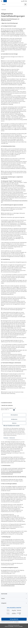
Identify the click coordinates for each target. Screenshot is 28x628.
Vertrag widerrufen (14, 619)
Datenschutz (12, 437)
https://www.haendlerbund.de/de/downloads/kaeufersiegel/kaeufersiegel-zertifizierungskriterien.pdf (12, 472)
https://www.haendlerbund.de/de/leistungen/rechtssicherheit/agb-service (13, 585)
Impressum (5, 437)
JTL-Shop (21, 626)
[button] (22, 1)
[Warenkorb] (26, 1)
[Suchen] (25, 4)
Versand (17, 621)
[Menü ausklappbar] (1, 1)
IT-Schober (11, 626)
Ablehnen (14, 423)
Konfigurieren (14, 419)
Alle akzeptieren (14, 414)
